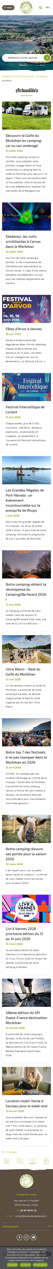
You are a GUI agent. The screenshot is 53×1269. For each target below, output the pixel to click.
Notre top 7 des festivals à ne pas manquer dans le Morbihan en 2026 (26, 757)
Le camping (41, 76)
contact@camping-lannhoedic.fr (31, 1216)
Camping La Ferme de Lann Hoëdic (18, 76)
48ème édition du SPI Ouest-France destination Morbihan (26, 1017)
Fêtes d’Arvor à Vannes (24, 329)
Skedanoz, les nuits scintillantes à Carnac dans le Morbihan (23, 241)
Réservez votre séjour (22, 57)
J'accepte (12, 1265)
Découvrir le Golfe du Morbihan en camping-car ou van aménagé (24, 140)
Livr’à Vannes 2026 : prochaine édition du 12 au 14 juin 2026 (24, 933)
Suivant (12, 1152)
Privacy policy (40, 1265)
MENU (10, 7)
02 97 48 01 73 (28, 1210)
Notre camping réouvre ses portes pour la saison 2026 (26, 854)
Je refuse (25, 1265)
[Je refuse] (49, 1257)
